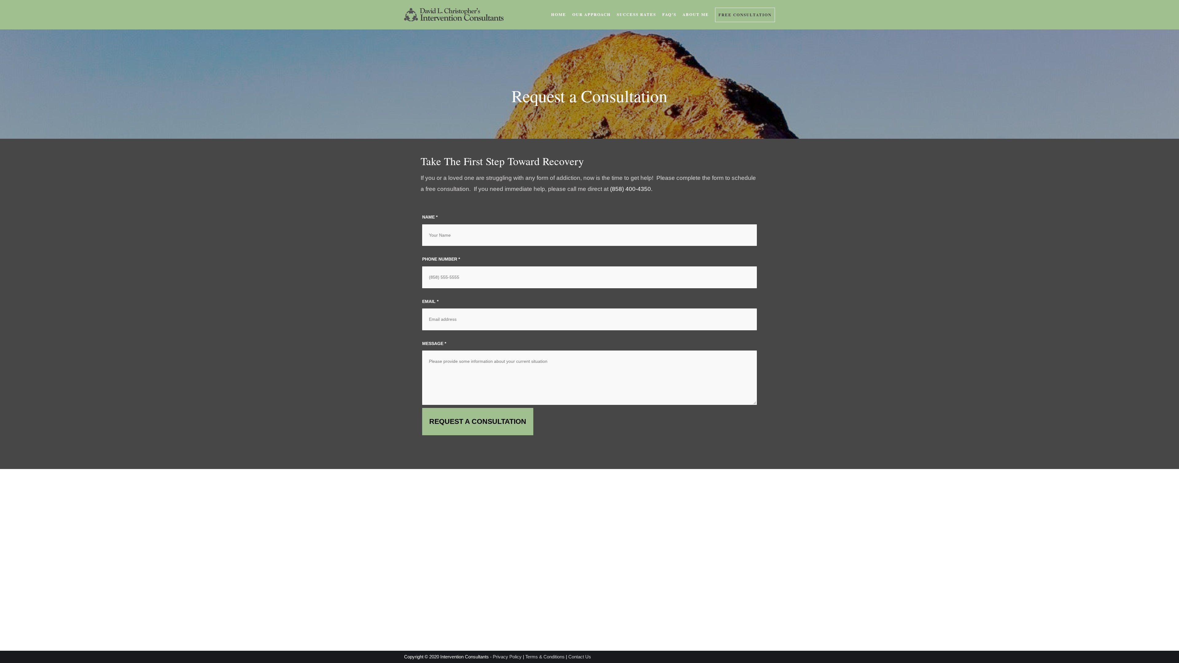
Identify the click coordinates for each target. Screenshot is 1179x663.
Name (430, 217)
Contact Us (579, 656)
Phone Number (441, 259)
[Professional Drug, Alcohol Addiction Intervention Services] (454, 14)
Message (434, 343)
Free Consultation (745, 14)
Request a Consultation (477, 421)
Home (558, 14)
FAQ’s (669, 14)
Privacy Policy (507, 656)
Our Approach (591, 14)
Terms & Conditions (545, 656)
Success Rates (636, 14)
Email (430, 301)
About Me (696, 14)
